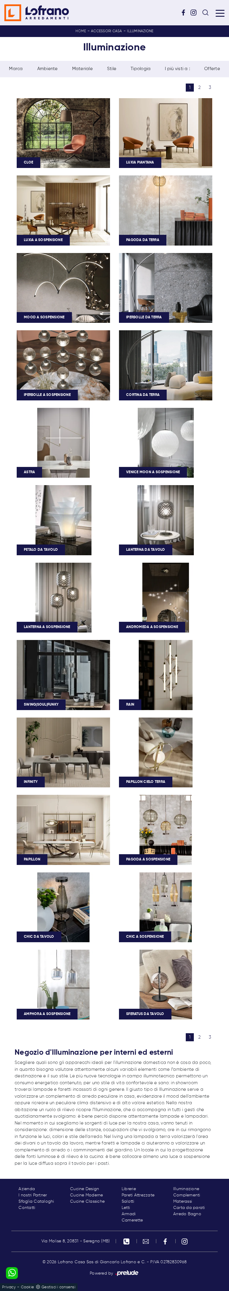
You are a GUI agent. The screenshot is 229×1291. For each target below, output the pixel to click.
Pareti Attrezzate (138, 1195)
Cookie (27, 1287)
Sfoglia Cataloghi (36, 1201)
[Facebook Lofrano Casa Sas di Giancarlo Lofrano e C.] (185, 12)
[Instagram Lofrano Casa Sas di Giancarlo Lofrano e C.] (196, 12)
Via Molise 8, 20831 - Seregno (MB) (75, 1241)
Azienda (26, 1189)
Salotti (128, 1201)
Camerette (132, 1220)
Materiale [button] (82, 69)
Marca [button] (16, 69)
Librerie (129, 1189)
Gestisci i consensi (58, 1287)
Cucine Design (84, 1189)
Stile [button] (111, 69)
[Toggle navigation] (220, 13)
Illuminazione (140, 31)
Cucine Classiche (87, 1201)
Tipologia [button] (141, 69)
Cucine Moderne (86, 1195)
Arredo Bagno (187, 1214)
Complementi (186, 1195)
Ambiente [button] (47, 69)
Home (80, 31)
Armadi (129, 1214)
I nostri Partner (32, 1195)
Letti (126, 1208)
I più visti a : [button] (177, 69)
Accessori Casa (106, 31)
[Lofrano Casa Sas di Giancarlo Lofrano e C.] (36, 12)
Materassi (182, 1201)
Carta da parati (189, 1208)
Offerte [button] (212, 69)
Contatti (26, 1208)
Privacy (9, 1287)
